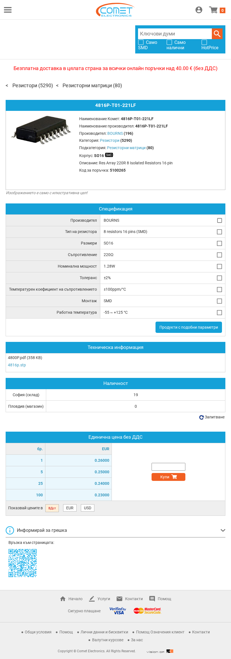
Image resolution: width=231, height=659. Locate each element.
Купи (164, 477)
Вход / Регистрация (199, 10)
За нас (137, 640)
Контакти (134, 599)
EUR (70, 508)
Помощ (164, 599)
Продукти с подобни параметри (188, 327)
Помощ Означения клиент (160, 632)
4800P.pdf (17, 357)
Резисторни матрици (87, 85)
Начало (75, 599)
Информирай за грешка (42, 530)
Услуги (103, 599)
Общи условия (38, 632)
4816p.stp (17, 365)
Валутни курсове (107, 640)
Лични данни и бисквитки (104, 632)
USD (87, 508)
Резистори (24, 85)
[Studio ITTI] (160, 651)
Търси (217, 33)
